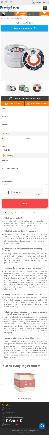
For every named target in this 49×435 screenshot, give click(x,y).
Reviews (37, 213)
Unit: (4, 146)
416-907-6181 (42, 2)
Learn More (26, 213)
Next (47, 384)
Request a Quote (24, 28)
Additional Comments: (10, 168)
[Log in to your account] (2, 3)
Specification (16, 213)
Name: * (5, 108)
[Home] (24, 8)
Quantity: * (6, 160)
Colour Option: (7, 181)
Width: (4, 138)
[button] (21, 14)
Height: (27, 138)
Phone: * (5, 125)
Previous (2, 384)
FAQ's (6, 213)
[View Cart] (6, 3)
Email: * (5, 116)
